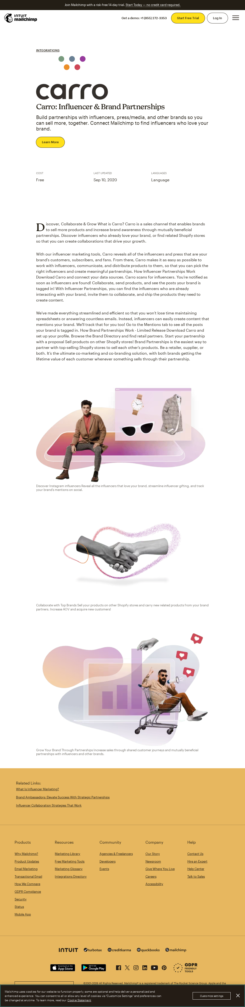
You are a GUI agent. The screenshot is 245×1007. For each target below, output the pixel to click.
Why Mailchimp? (26, 854)
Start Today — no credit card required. (153, 5)
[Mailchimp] (175, 950)
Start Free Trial (188, 18)
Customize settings (211, 995)
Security (21, 899)
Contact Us (195, 854)
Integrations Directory (71, 876)
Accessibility (154, 884)
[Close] (238, 995)
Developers (108, 861)
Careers (150, 876)
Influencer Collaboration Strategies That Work (49, 805)
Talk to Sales (196, 876)
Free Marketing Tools (69, 861)
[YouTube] (154, 966)
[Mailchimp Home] (21, 17)
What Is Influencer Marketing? (37, 789)
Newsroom (153, 861)
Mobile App (23, 914)
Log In (217, 18)
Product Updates (27, 861)
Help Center (195, 869)
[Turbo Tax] (93, 950)
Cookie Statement (79, 1000)
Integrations (48, 50)
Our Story (152, 854)
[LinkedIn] (144, 966)
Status (19, 907)
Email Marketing (26, 869)
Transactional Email (28, 876)
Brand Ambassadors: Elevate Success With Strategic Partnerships (63, 797)
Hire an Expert (197, 861)
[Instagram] (136, 966)
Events (104, 869)
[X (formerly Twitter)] (127, 966)
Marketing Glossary (69, 869)
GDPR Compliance (28, 891)
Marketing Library (67, 854)
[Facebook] (118, 966)
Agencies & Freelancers (116, 854)
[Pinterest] (164, 966)
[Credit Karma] (119, 950)
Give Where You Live (160, 869)
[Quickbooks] (148, 950)
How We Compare (27, 884)
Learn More (50, 142)
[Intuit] (68, 950)
